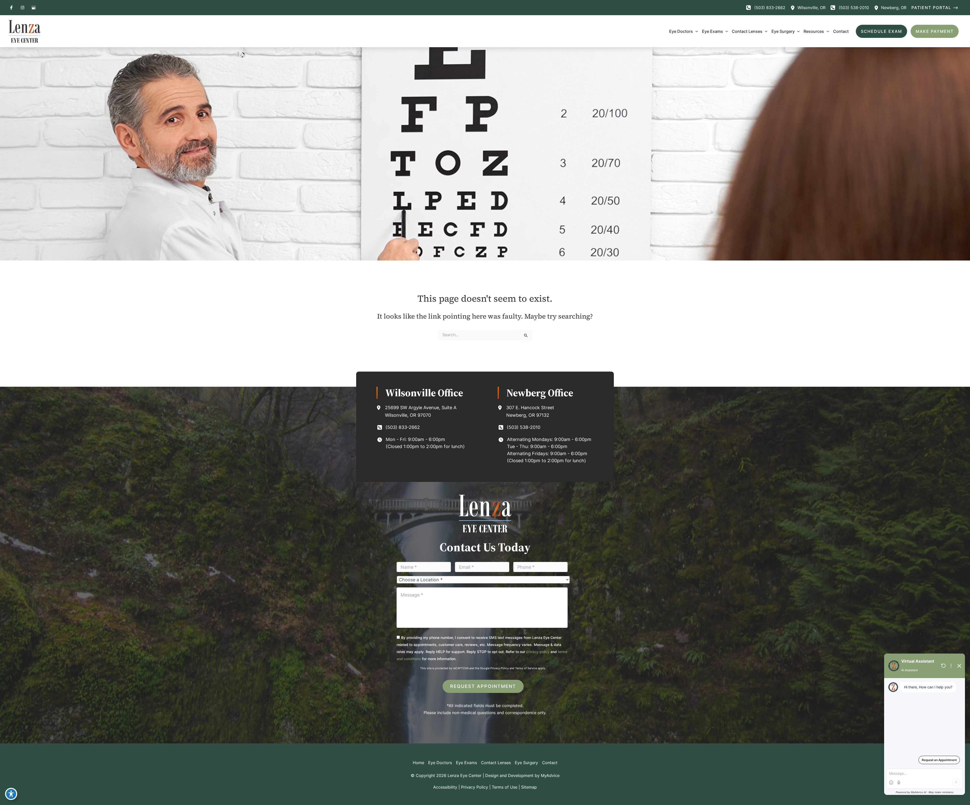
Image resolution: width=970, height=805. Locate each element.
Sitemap (529, 787)
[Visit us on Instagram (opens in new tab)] (22, 7)
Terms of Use (504, 787)
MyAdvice (550, 775)
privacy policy (537, 652)
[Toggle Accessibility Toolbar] (11, 794)
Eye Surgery (526, 762)
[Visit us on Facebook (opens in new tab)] (11, 7)
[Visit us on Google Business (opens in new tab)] (34, 7)
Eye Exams (466, 762)
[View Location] (793, 7)
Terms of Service (526, 668)
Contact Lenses (496, 762)
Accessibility (445, 787)
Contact (549, 762)
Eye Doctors (440, 762)
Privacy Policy (499, 668)
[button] (936, 7)
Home (418, 762)
